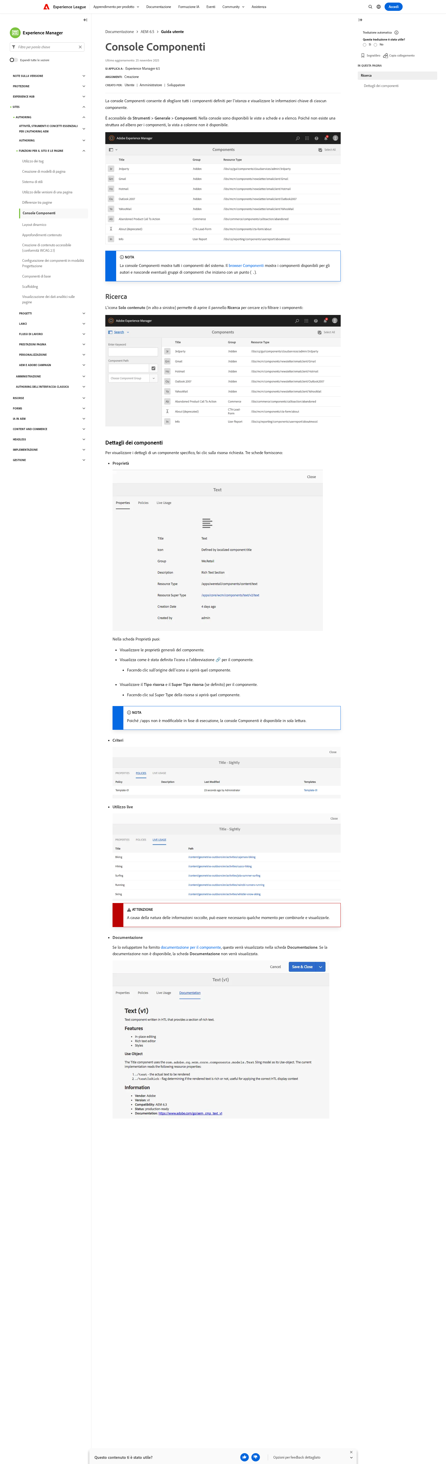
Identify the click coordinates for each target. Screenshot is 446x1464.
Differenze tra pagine (37, 202)
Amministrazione (28, 376)
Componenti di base (36, 276)
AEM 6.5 (147, 31)
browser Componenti (246, 265)
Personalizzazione (33, 355)
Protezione (21, 86)
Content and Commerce (30, 429)
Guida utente (172, 31)
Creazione (131, 76)
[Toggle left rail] (85, 20)
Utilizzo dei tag (33, 161)
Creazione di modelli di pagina (44, 171)
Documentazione (119, 31)
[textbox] (47, 47)
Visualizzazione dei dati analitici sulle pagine (48, 299)
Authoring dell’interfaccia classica (42, 387)
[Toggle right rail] (360, 20)
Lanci (23, 324)
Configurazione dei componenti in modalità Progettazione (53, 263)
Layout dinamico (34, 224)
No (381, 44)
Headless (19, 439)
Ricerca (366, 75)
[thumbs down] (255, 1457)
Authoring (23, 117)
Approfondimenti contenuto (42, 235)
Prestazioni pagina (32, 344)
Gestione (19, 460)
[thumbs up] (244, 1457)
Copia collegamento (402, 55)
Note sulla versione (28, 76)
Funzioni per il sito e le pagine (41, 151)
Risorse (18, 398)
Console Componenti (39, 213)
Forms (17, 408)
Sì (370, 44)
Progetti (25, 313)
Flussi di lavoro (31, 334)
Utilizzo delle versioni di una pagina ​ (47, 192)
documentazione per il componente (191, 947)
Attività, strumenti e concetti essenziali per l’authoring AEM (48, 128)
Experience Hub (24, 96)
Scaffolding (30, 286)
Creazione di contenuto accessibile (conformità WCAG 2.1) (46, 248)
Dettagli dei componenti (381, 85)
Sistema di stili (32, 181)
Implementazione (25, 450)
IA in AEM (19, 419)
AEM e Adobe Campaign (35, 365)
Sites (16, 107)
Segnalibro (373, 55)
